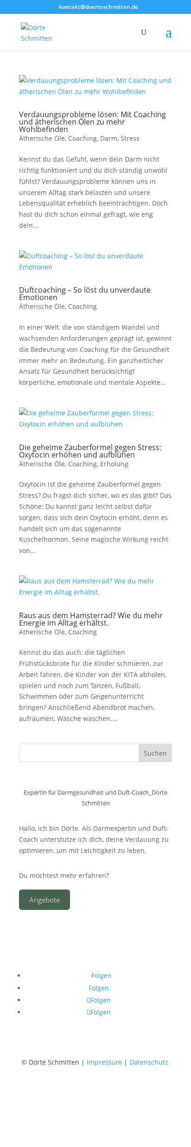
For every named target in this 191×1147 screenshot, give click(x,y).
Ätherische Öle (42, 138)
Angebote (44, 899)
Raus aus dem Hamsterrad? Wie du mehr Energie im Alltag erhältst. (91, 619)
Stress (130, 138)
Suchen (155, 753)
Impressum (105, 1062)
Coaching (82, 138)
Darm (108, 138)
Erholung (114, 463)
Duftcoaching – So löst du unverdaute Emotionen (85, 293)
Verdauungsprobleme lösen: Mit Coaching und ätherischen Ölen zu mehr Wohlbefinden (92, 121)
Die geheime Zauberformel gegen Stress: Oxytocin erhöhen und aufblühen (90, 451)
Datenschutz (148, 1062)
